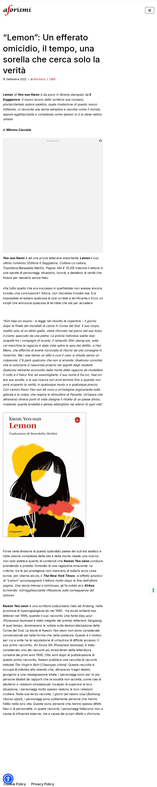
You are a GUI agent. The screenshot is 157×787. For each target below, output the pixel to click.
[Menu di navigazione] (149, 10)
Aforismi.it (39, 79)
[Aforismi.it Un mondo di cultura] (17, 10)
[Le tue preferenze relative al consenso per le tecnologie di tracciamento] (153, 590)
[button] (8, 779)
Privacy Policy (42, 784)
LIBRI (52, 79)
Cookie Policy (15, 784)
